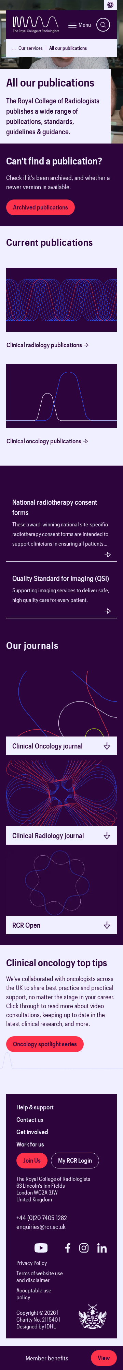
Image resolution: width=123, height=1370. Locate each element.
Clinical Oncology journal (47, 746)
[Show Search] (103, 25)
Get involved (32, 1131)
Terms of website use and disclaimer (39, 1276)
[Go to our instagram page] (83, 1248)
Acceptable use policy (33, 1293)
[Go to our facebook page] (67, 1248)
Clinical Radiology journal (48, 835)
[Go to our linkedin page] (102, 1248)
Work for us (30, 1144)
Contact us (29, 1119)
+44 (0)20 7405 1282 (41, 1217)
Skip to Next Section (30, 147)
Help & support (35, 1107)
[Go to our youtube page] (41, 1248)
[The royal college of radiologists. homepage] (36, 24)
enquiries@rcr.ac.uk (41, 1226)
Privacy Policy (31, 1262)
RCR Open (26, 925)
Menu (85, 24)
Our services (30, 48)
